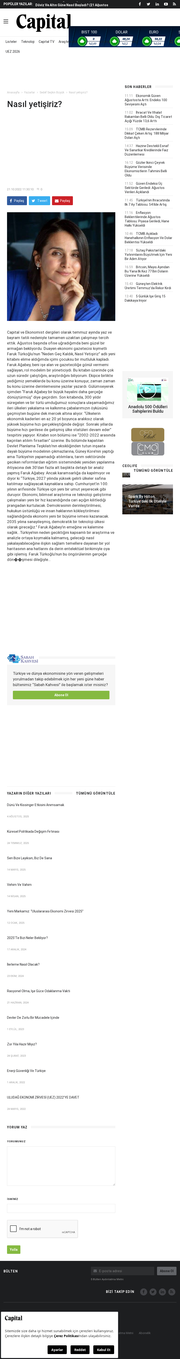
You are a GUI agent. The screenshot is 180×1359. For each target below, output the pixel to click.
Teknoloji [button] (27, 42)
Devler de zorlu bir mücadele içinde (33, 1017)
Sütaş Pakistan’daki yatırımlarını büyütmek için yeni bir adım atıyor (148, 254)
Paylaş (18, 201)
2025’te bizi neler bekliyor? (27, 938)
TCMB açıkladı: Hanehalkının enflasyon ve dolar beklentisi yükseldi (148, 238)
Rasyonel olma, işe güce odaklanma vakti (38, 991)
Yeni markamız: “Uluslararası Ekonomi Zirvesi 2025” (45, 911)
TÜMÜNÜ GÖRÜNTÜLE (95, 793)
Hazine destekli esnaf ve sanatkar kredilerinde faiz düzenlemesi (147, 150)
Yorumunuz (16, 1141)
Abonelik (145, 1333)
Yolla (14, 1249)
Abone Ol (61, 695)
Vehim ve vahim (19, 885)
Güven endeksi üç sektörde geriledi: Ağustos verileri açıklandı (145, 188)
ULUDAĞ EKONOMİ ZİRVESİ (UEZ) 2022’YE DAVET (43, 1097)
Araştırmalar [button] (68, 42)
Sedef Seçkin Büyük (52, 92)
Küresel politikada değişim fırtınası (33, 831)
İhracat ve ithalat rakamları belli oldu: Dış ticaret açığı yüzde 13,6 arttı (148, 117)
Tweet (42, 201)
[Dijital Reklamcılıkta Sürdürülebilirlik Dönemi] (126, 475)
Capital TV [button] (46, 42)
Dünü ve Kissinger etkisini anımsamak (35, 805)
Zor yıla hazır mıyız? (22, 1044)
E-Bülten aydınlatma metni (107, 1279)
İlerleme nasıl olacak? (23, 964)
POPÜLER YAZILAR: (18, 4)
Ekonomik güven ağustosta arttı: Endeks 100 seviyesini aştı (146, 100)
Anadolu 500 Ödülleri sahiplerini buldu (147, 409)
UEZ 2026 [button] (13, 51)
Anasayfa (13, 92)
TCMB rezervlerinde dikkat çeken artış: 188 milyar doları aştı (147, 133)
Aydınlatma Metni (121, 1333)
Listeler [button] (11, 42)
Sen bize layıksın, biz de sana (29, 858)
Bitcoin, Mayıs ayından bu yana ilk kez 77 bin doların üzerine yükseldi (147, 271)
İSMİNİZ (12, 1199)
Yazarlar (29, 92)
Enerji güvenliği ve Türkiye (26, 1071)
